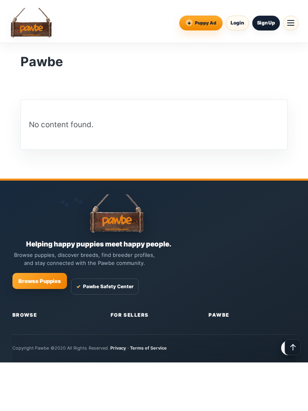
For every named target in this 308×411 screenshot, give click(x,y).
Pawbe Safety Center (105, 286)
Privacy (118, 348)
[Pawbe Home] (31, 22)
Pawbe (219, 315)
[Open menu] (290, 23)
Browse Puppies (39, 281)
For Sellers (130, 315)
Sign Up (266, 23)
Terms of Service (148, 348)
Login (237, 23)
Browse (24, 315)
